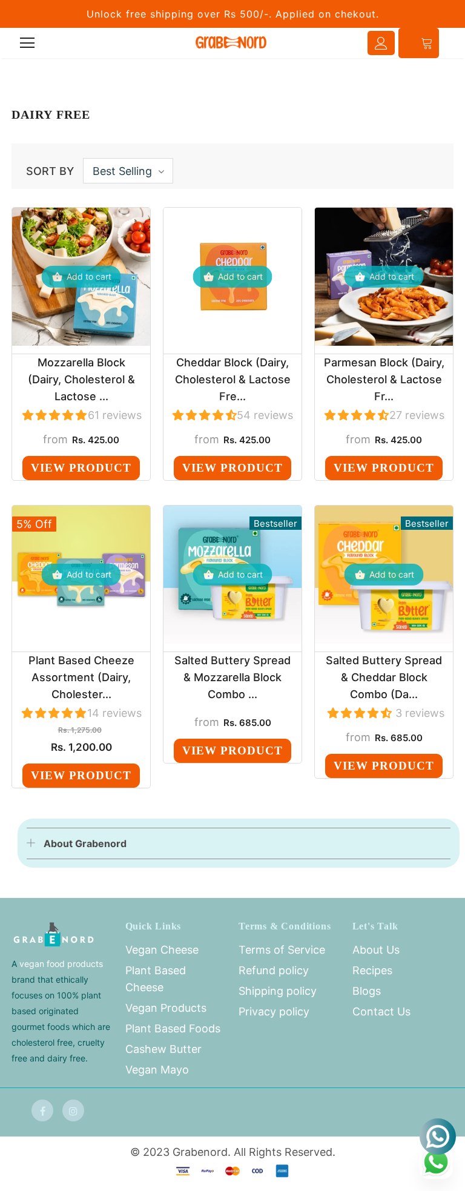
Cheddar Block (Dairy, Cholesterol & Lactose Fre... (233, 379)
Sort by (50, 171)
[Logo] (231, 42)
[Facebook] (42, 1110)
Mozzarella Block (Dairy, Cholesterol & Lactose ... (81, 379)
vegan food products (61, 963)
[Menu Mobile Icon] (27, 43)
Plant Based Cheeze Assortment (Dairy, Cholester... (81, 677)
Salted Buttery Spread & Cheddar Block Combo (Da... (384, 677)
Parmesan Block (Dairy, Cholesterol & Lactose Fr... (384, 379)
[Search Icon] (61, 43)
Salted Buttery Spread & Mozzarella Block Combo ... (232, 677)
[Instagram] (73, 1110)
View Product (81, 467)
